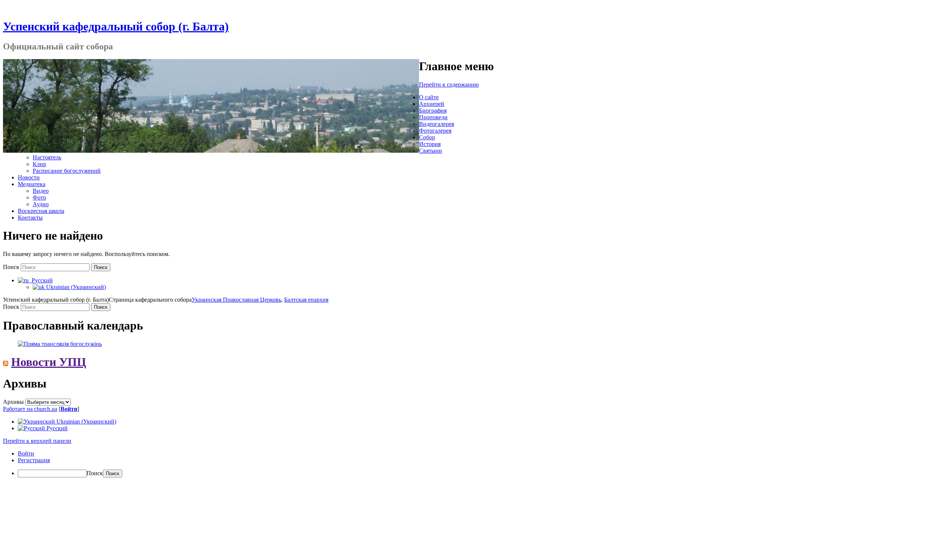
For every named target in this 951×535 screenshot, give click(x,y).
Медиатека (31, 184)
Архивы (13, 402)
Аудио (41, 204)
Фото (39, 197)
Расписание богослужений (67, 171)
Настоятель (47, 157)
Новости (29, 177)
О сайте (429, 97)
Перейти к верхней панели (37, 441)
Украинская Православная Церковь (236, 299)
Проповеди (433, 117)
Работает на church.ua (30, 409)
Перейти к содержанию (449, 84)
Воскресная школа (41, 211)
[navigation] (475, 463)
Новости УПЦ (48, 362)
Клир (39, 164)
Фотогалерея (435, 130)
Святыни (430, 150)
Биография (433, 110)
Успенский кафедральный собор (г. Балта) (116, 26)
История (430, 144)
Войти (69, 409)
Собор (427, 137)
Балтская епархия (306, 299)
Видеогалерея (436, 124)
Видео (41, 191)
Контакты (30, 217)
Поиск (11, 267)
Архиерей (431, 104)
